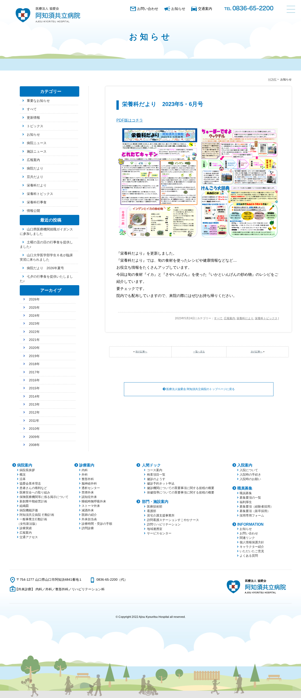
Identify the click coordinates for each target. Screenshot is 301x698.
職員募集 (244, 488)
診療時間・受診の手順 (97, 523)
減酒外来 (88, 510)
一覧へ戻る (199, 351)
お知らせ (178, 9)
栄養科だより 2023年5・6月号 (162, 104)
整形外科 (88, 479)
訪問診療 (88, 528)
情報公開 (33, 211)
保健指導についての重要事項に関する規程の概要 (180, 492)
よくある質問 (249, 555)
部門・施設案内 (155, 502)
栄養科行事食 (37, 202)
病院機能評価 (29, 510)
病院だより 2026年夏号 (45, 268)
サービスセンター (159, 533)
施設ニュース (37, 151)
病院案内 (24, 465)
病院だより (35, 168)
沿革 (23, 479)
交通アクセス (29, 537)
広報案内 (229, 318)
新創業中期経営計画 (33, 501)
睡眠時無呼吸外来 (94, 501)
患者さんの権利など (33, 488)
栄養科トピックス (266, 318)
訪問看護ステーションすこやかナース (173, 520)
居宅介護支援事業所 (160, 515)
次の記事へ (256, 351)
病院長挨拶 (27, 470)
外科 (85, 474)
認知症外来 (89, 497)
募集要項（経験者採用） (256, 506)
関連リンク (247, 538)
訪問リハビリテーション (164, 524)
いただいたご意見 (252, 551)
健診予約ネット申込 (160, 483)
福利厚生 (246, 502)
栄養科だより (245, 318)
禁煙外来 (88, 492)
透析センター (91, 488)
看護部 (151, 511)
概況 (23, 474)
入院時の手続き (250, 474)
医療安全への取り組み (35, 492)
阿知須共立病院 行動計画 (37, 515)
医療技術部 (154, 506)
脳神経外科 (89, 483)
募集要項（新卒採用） (255, 511)
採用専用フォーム (252, 515)
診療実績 (26, 528)
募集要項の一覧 (250, 497)
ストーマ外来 (91, 506)
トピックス (35, 126)
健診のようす (156, 479)
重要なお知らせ (38, 101)
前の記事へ (141, 351)
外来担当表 (89, 519)
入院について (249, 470)
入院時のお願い (250, 479)
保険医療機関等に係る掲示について (44, 497)
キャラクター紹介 (252, 546)
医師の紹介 (89, 515)
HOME (272, 79)
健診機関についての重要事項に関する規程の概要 (180, 488)
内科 (85, 470)
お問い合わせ (147, 9)
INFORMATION (250, 524)
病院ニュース (37, 143)
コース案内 (154, 470)
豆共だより (35, 177)
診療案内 (86, 465)
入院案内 (244, 465)
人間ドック (151, 465)
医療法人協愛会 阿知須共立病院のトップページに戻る (200, 389)
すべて (218, 318)
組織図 (24, 506)
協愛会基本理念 (30, 483)
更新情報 (33, 117)
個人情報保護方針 (252, 542)
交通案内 (205, 9)
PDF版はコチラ (129, 120)
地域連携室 (154, 529)
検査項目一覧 (156, 474)
